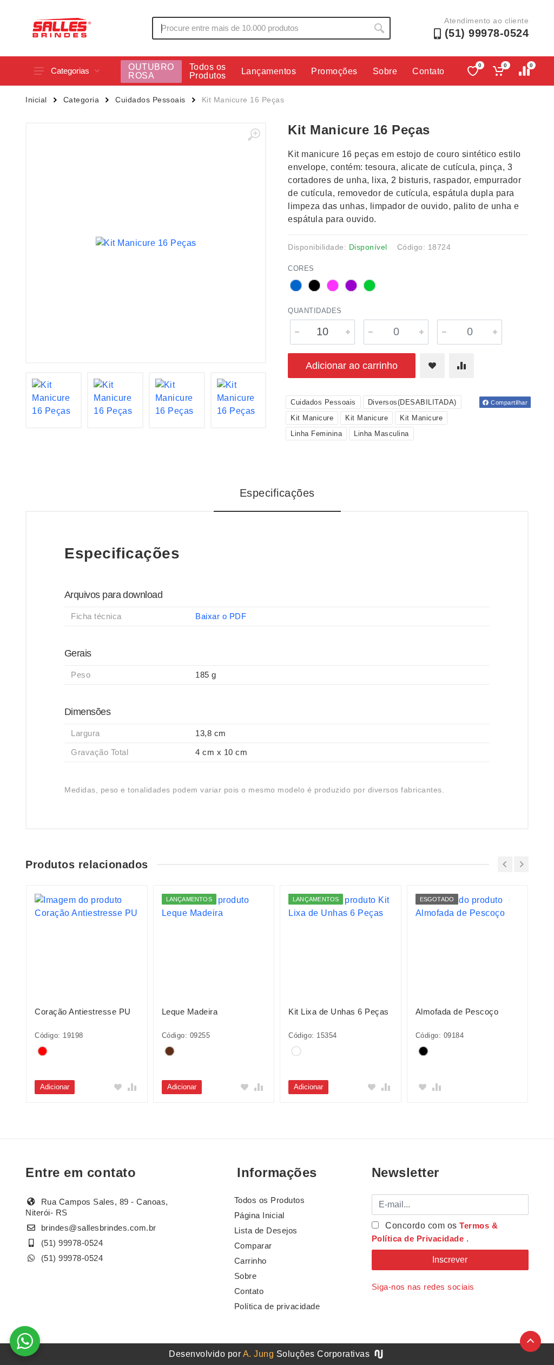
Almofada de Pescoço (457, 1011)
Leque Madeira (190, 1011)
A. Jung (258, 1353)
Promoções (334, 71)
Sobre (385, 71)
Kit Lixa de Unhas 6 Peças (338, 1011)
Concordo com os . (435, 1232)
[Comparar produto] (461, 365)
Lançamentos (268, 71)
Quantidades (315, 311)
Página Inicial (259, 1215)
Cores (301, 268)
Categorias (70, 70)
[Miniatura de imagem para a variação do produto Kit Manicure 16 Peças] (115, 400)
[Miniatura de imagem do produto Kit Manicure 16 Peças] (53, 400)
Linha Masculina (381, 434)
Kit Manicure (312, 418)
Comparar (253, 1245)
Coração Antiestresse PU (83, 1011)
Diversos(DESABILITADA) (412, 402)
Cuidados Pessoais (150, 99)
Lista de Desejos (266, 1230)
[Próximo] (521, 864)
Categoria (81, 99)
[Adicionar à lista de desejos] (432, 365)
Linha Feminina (316, 434)
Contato (428, 71)
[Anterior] (505, 864)
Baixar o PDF (220, 616)
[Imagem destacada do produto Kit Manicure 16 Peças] (145, 243)
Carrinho (250, 1260)
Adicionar (54, 1087)
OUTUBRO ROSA (151, 71)
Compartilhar (508, 402)
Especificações (277, 493)
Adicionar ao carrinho (352, 365)
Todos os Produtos (207, 71)
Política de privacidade (277, 1306)
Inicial (36, 99)
